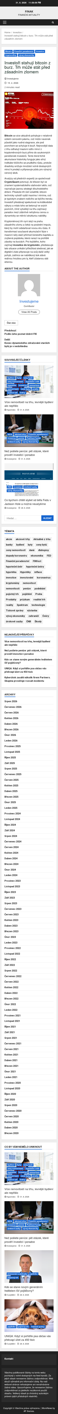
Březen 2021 (11, 1066)
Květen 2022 (11, 987)
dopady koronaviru (16, 555)
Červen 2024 (11, 847)
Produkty (11, 599)
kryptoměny (10, 55)
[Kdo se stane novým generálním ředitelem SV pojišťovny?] (29, 1266)
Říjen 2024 (10, 824)
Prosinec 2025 (12, 746)
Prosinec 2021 (12, 1015)
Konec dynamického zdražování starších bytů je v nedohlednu (27, 343)
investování (26, 577)
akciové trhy (20, 434)
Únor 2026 (10, 735)
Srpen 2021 (10, 1038)
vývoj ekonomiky (26, 55)
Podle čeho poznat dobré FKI (20, 332)
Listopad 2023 (12, 886)
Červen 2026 (11, 712)
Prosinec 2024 (12, 813)
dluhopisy (43, 550)
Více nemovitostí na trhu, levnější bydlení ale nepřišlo (28, 404)
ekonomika (37, 555)
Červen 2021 (11, 1049)
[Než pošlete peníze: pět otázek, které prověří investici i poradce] (29, 430)
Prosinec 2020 (12, 1082)
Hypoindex (11, 409)
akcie (10, 434)
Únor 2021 (10, 1071)
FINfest (37, 561)
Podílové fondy (33, 438)
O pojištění (11, 1295)
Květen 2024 (11, 852)
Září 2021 (9, 1032)
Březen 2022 (11, 998)
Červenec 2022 (12, 976)
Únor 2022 (10, 1004)
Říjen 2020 (10, 1094)
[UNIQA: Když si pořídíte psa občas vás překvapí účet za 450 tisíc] (29, 1315)
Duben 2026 (11, 723)
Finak (29, 11)
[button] (4, 22)
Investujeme (13, 78)
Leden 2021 (10, 1077)
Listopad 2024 (12, 819)
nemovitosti (13, 389)
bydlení (11, 378)
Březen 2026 (11, 729)
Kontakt (8, 1358)
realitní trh (12, 392)
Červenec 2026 (12, 707)
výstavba (32, 610)
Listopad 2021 (12, 1021)
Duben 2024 (11, 858)
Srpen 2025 (10, 768)
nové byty (25, 389)
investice (40, 51)
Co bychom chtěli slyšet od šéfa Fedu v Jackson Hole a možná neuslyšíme (27, 502)
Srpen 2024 (10, 836)
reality (9, 605)
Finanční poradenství (23, 51)
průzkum (25, 599)
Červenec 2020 (12, 1110)
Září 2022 (9, 965)
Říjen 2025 (10, 757)
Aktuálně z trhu (41, 539)
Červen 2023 (11, 914)
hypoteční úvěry (35, 566)
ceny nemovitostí (15, 381)
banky (9, 544)
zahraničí (34, 616)
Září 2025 (9, 763)
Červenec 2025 (12, 774)
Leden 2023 (10, 942)
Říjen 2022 (10, 959)
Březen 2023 (11, 931)
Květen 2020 (11, 1122)
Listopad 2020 (12, 1088)
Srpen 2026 (10, 701)
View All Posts (29, 312)
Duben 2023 (11, 925)
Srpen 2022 (10, 970)
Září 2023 (9, 897)
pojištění (27, 594)
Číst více (11, 322)
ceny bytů (28, 378)
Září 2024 (9, 830)
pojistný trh (12, 594)
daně (32, 550)
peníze (21, 438)
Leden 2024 (10, 875)
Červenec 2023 (12, 909)
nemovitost (34, 385)
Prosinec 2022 (12, 948)
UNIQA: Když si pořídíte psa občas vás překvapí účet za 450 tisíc (27, 1338)
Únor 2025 (10, 802)
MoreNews (47, 1408)
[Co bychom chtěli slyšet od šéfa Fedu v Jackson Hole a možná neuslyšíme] (29, 479)
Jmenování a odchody (17, 1274)
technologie (38, 605)
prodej (35, 389)
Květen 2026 (11, 718)
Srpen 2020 (10, 1105)
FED (9, 487)
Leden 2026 (10, 740)
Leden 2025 (10, 808)
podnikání (40, 588)
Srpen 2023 (10, 903)
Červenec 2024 (12, 841)
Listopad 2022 (12, 953)
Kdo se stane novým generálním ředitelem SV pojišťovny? (23, 1288)
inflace (38, 572)
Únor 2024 (10, 869)
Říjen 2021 (10, 1026)
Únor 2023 (10, 937)
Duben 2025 (11, 791)
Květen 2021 (11, 1054)
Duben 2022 (11, 993)
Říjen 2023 (10, 892)
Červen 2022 (11, 981)
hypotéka (12, 385)
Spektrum (22, 605)
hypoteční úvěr (32, 381)
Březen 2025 (11, 796)
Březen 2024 (11, 864)
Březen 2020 (11, 1133)
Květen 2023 (11, 920)
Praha (38, 594)
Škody (38, 621)
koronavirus (44, 577)
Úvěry (22, 392)
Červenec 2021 (12, 1043)
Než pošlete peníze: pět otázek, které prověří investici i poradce (26, 453)
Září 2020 (9, 1099)
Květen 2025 (11, 785)
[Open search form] (53, 22)
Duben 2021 (11, 1060)
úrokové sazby (14, 441)
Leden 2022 (10, 1010)
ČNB (28, 621)
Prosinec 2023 (12, 880)
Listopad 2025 (12, 751)
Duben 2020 (11, 1127)
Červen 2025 (11, 780)
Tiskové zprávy (14, 610)
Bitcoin (8, 51)
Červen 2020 (11, 1116)
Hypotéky (25, 572)
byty (19, 378)
